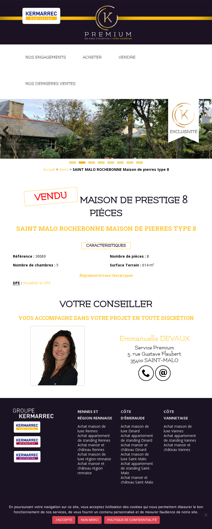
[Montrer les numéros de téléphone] (146, 375)
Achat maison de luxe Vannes (178, 428)
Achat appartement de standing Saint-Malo (137, 468)
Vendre (127, 57)
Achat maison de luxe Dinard (135, 428)
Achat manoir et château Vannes (177, 447)
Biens (64, 169)
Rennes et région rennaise (95, 415)
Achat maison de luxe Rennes (92, 428)
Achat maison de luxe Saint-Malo (135, 456)
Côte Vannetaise (176, 415)
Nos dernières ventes (50, 84)
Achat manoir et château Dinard (134, 447)
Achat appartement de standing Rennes (94, 438)
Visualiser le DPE (37, 282)
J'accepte (63, 520)
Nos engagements (45, 57)
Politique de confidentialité (132, 520)
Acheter (92, 57)
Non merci (90, 520)
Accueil (49, 169)
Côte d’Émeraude (133, 415)
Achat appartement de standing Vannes (180, 438)
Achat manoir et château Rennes (91, 447)
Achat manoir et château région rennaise (91, 468)
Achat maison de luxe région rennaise (94, 456)
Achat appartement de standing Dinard (137, 438)
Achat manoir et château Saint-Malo (137, 480)
